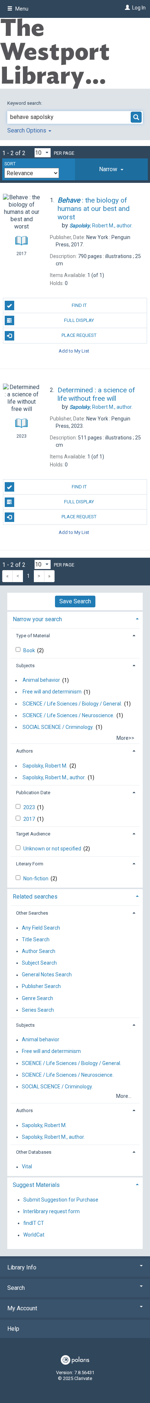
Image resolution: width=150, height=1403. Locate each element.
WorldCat (33, 1235)
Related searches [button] (35, 896)
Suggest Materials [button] (36, 1184)
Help (13, 1328)
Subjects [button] (25, 665)
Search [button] (16, 1287)
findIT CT (33, 1223)
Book (29, 650)
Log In (139, 8)
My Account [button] (22, 1308)
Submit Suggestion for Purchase (60, 1200)
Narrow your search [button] (37, 619)
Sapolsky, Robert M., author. (54, 777)
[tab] (111, 169)
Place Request (79, 335)
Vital (27, 1167)
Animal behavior (41, 680)
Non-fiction (36, 878)
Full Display (79, 320)
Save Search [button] (75, 601)
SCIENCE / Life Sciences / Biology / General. (72, 704)
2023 (29, 807)
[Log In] (126, 8)
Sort (10, 163)
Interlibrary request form (51, 1211)
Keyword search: (25, 103)
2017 (29, 819)
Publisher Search (41, 986)
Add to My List (74, 351)
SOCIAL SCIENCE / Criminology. (58, 727)
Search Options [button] (27, 130)
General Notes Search (47, 975)
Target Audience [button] (33, 834)
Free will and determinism (52, 692)
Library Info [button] (21, 1267)
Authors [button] (24, 751)
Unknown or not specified (52, 849)
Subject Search (39, 963)
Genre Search (37, 998)
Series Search (38, 1010)
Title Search (36, 939)
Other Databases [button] (33, 1152)
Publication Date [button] (33, 792)
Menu (21, 9)
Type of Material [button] (33, 635)
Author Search (38, 951)
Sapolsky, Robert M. (45, 766)
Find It (79, 305)
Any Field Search (41, 928)
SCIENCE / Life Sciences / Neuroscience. (68, 715)
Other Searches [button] (32, 913)
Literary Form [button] (29, 863)
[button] (111, 169)
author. (101, 225)
